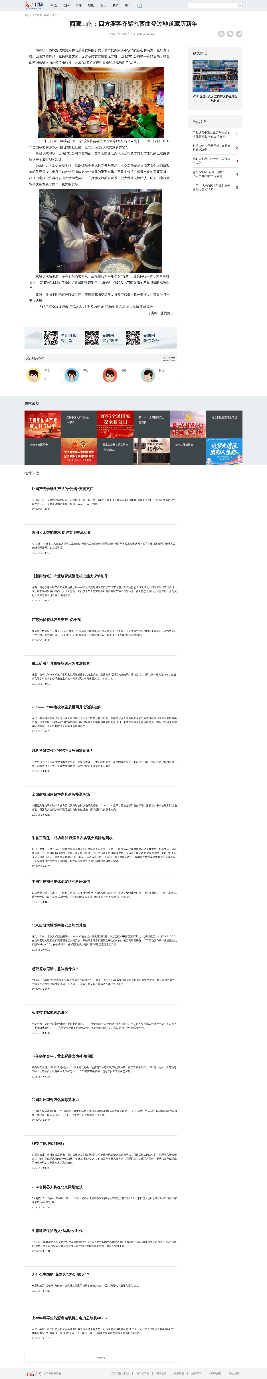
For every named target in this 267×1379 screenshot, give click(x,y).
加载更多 (101, 1358)
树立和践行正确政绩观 (224, 417)
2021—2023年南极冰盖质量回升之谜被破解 (66, 707)
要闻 (46, 15)
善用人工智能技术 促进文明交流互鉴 (61, 532)
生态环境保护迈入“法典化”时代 (57, 1231)
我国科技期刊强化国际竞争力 (55, 1100)
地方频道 (37, 15)
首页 (27, 15)
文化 (103, 5)
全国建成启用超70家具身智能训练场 (61, 794)
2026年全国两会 (39, 444)
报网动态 (161, 1373)
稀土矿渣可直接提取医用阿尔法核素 (61, 663)
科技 (116, 5)
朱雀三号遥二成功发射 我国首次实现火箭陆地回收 (72, 838)
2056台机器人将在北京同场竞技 (57, 1187)
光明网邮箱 (215, 1373)
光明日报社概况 (120, 1373)
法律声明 (196, 1373)
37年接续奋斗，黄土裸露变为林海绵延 (63, 1056)
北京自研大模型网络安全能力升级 (59, 925)
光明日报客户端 (126, 33)
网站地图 (234, 1373)
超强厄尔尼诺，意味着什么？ (55, 969)
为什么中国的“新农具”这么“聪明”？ (61, 1274)
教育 (128, 5)
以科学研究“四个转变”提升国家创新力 (63, 751)
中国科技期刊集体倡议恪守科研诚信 (61, 882)
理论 (91, 5)
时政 (54, 5)
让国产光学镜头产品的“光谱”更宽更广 (63, 489)
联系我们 (179, 1373)
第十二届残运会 (184, 444)
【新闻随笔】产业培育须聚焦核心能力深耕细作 (70, 576)
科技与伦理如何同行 (48, 1143)
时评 (79, 5)
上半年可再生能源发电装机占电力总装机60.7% (69, 1318)
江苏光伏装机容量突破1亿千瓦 (56, 620)
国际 (66, 5)
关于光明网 (142, 1373)
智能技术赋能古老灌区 (50, 1012)
